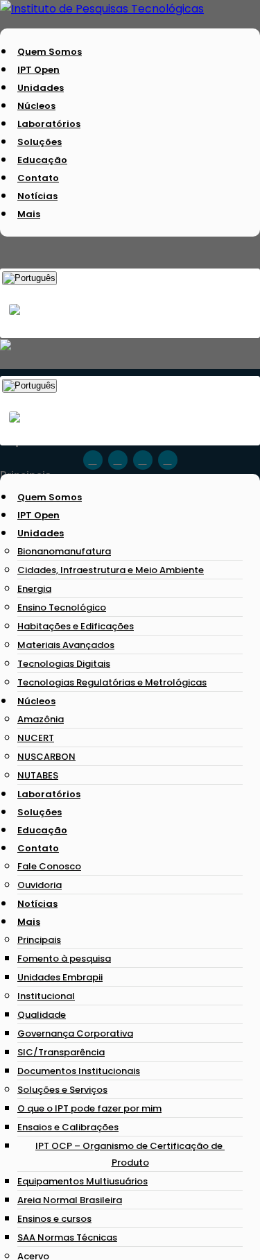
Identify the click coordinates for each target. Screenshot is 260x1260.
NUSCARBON (46, 756)
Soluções (39, 141)
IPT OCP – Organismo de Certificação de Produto (130, 1154)
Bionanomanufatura (64, 551)
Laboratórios (48, 123)
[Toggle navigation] (4, 458)
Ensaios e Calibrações (68, 1127)
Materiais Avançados (65, 645)
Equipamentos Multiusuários (82, 1181)
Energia (34, 588)
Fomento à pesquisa (64, 958)
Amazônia (40, 719)
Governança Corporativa (75, 1033)
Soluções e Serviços (62, 1089)
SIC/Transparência (61, 1052)
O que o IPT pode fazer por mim (89, 1108)
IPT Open (38, 69)
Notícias (37, 196)
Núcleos (36, 105)
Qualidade (41, 1014)
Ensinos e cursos (54, 1218)
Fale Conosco (49, 866)
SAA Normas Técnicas (67, 1237)
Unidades (40, 87)
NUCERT (35, 737)
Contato (38, 178)
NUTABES (37, 775)
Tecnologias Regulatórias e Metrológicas (112, 682)
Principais (39, 939)
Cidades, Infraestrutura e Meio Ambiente (110, 570)
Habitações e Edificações (75, 626)
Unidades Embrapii (60, 977)
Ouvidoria (39, 885)
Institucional (46, 996)
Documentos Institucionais (78, 1071)
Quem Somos (49, 51)
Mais (28, 214)
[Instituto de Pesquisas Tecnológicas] (102, 9)
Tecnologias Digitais (63, 663)
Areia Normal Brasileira (69, 1200)
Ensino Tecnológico (61, 607)
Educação (42, 160)
